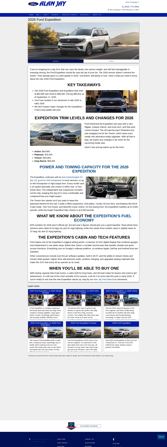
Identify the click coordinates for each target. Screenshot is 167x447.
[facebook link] (113, 440)
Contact (111, 61)
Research (84, 15)
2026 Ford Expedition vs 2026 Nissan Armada (45, 292)
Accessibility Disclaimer (89, 426)
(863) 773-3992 (131, 7)
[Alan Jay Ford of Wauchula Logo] (47, 4)
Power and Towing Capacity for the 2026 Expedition (84, 169)
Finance (55, 15)
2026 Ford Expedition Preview (83, 323)
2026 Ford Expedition (121, 323)
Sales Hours (90, 443)
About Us (97, 15)
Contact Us (89, 439)
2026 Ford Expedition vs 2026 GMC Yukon (83, 292)
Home (31, 15)
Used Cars (61, 439)
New (38, 15)
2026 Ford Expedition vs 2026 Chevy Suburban (121, 292)
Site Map (116, 443)
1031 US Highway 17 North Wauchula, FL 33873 (124, 10)
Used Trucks (62, 443)
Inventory (56, 61)
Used (45, 15)
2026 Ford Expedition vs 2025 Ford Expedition (45, 324)
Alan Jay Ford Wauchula (105, 279)
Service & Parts (69, 15)
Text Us (161, 437)
